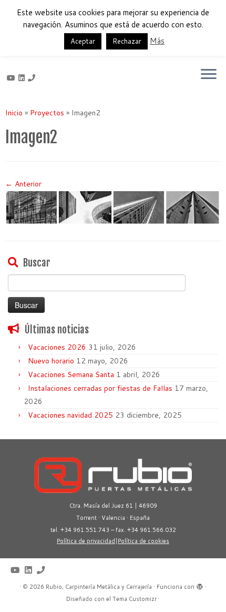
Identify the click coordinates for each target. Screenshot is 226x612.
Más (157, 40)
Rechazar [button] (126, 41)
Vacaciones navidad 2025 (70, 415)
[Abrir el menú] (209, 75)
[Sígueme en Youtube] (12, 78)
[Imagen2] (113, 206)
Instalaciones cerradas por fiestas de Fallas (100, 388)
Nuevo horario (51, 361)
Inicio (14, 112)
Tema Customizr (134, 599)
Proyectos (47, 112)
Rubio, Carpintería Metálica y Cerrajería (99, 587)
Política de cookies (143, 541)
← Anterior (23, 184)
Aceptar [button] (82, 41)
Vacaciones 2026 (57, 347)
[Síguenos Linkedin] (23, 78)
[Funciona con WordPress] (199, 584)
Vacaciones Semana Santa (71, 374)
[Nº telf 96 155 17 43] (33, 78)
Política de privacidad (86, 541)
